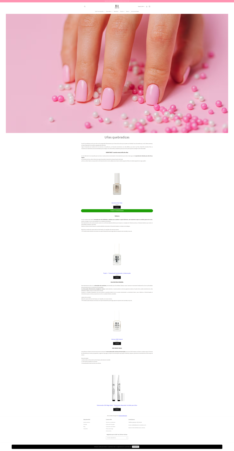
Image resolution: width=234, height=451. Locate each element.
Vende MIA (85, 428)
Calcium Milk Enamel (117, 339)
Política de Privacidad (110, 424)
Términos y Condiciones (110, 422)
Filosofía (85, 424)
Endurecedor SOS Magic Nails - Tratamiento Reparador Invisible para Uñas (117, 405)
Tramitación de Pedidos (110, 426)
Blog (84, 426)
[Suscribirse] (126, 437)
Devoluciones (108, 430)
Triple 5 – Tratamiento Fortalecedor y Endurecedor (117, 273)
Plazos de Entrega (109, 428)
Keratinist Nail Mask (117, 203)
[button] (84, 6)
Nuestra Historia (86, 422)
